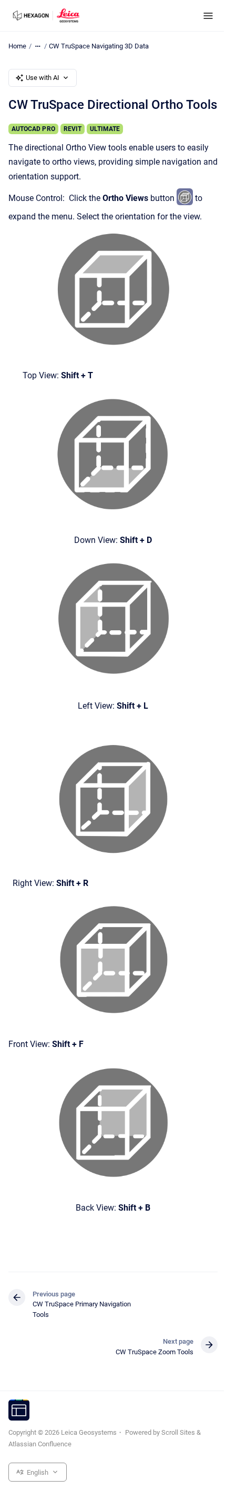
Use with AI (42, 78)
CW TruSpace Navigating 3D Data (99, 46)
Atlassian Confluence (39, 1444)
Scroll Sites (178, 1432)
